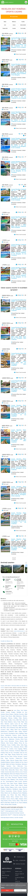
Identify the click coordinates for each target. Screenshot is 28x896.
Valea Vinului (13, 783)
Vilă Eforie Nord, (16, 418)
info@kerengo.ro (21, 856)
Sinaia (25, 785)
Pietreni (3, 791)
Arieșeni (14, 735)
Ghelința (3, 760)
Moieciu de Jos (8, 793)
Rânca (6, 720)
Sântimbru (8, 789)
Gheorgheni (4, 718)
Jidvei (25, 798)
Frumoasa (15, 775)
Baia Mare (7, 802)
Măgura (12, 787)
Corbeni (11, 748)
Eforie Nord (24, 739)
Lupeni (11, 723)
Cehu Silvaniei (19, 779)
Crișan (8, 745)
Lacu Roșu (17, 710)
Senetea (25, 781)
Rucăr (19, 793)
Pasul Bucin (9, 716)
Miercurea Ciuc (8, 746)
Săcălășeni (15, 789)
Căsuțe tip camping (18, 815)
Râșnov (25, 789)
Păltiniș (25, 748)
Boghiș (2, 787)
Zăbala (16, 743)
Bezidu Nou (19, 754)
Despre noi (4, 877)
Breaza (25, 783)
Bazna (2, 777)
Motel (21, 809)
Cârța (21, 770)
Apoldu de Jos (14, 802)
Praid (18, 722)
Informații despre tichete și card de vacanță (12, 817)
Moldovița (11, 731)
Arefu (15, 787)
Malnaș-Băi (11, 770)
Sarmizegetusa (10, 781)
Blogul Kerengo (5, 875)
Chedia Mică (4, 770)
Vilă (25, 807)
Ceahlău (13, 745)
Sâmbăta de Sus (22, 712)
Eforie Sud (17, 729)
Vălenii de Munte (10, 764)
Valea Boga (24, 745)
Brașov (11, 714)
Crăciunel (24, 787)
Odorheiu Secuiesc (19, 714)
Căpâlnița (21, 733)
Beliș (4, 727)
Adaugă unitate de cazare (19, 874)
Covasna (3, 729)
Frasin (20, 802)
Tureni (25, 796)
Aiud (5, 737)
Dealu (25, 758)
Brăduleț (25, 802)
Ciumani (7, 771)
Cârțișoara (16, 746)
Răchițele (15, 725)
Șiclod (10, 768)
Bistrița (25, 775)
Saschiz (25, 791)
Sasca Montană (11, 727)
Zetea (18, 745)
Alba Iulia (10, 737)
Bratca (8, 796)
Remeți (21, 741)
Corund (8, 712)
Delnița (7, 787)
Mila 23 (2, 802)
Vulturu (2, 804)
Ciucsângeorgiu (5, 768)
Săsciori (12, 760)
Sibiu (2, 741)
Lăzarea (3, 714)
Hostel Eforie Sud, (16, 313)
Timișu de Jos (23, 743)
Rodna (12, 785)
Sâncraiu (24, 735)
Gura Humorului (5, 785)
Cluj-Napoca (12, 733)
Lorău (19, 787)
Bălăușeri (24, 795)
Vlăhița (20, 725)
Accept (20, 890)
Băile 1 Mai (4, 754)
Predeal (3, 752)
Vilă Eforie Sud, (16, 342)
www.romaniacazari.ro (19, 631)
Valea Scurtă (18, 781)
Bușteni (25, 718)
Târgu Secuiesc (9, 758)
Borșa (7, 714)
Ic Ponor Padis (23, 768)
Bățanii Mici (24, 750)
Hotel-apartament (9, 811)
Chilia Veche (23, 800)
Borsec (22, 746)
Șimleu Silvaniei (17, 791)
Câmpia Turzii (19, 796)
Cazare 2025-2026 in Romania (8, 685)
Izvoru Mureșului (9, 741)
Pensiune (7, 809)
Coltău (7, 760)
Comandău (16, 752)
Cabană (3, 809)
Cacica (8, 798)
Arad (16, 727)
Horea (9, 800)
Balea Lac (9, 725)
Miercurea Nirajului (15, 773)
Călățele (20, 783)
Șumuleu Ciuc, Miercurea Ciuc (17, 766)
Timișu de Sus (8, 775)
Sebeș (2, 775)
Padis (20, 718)
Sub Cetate (24, 710)
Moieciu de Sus (5, 756)
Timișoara (11, 750)
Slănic (18, 800)
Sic (7, 748)
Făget (9, 754)
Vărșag (13, 754)
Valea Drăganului (5, 773)
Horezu (13, 798)
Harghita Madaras (5, 762)
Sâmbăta (3, 789)
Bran (11, 756)
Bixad (17, 770)
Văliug (11, 729)
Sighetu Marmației (18, 737)
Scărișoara (16, 768)
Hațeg (20, 731)
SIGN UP (15, 832)
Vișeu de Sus (23, 752)
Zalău (10, 720)
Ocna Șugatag (18, 748)
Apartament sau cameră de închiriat (10, 813)
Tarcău (14, 800)
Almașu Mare (8, 804)
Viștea (21, 775)
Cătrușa (10, 718)
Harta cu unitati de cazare (6, 872)
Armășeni (3, 798)
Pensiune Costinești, (17, 49)
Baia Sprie (12, 771)
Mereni (17, 771)
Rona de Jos (23, 773)
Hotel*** (3, 811)
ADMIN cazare (18, 871)
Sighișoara (11, 739)
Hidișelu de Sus (19, 762)
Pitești (12, 795)
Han (24, 815)
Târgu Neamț (4, 800)
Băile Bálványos (17, 716)
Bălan (16, 798)
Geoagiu (3, 796)
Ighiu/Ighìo (3, 795)
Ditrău (2, 793)
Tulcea (16, 741)
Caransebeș (9, 791)
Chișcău (17, 739)
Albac (16, 731)
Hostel (20, 811)
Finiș (2, 758)
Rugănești (3, 745)
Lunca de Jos (19, 723)
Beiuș (12, 796)
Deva (2, 746)
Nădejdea (24, 793)
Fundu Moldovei (8, 722)
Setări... (3, 887)
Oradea (13, 712)
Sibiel (2, 737)
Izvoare (25, 760)
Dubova (13, 762)
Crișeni (25, 756)
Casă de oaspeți (15, 809)
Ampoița (14, 804)
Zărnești (7, 723)
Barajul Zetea (18, 760)
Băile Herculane (23, 727)
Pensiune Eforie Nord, (17, 526)
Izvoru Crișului (23, 771)
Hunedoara (18, 764)
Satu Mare (18, 795)
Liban (7, 729)
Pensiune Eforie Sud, (17, 394)
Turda (2, 750)
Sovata (2, 712)
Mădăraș (12, 779)
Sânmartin (24, 764)
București (3, 783)
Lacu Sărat (8, 777)
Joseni (19, 735)
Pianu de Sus (9, 752)
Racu (17, 733)
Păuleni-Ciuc (19, 758)
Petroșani (14, 777)
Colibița (15, 718)
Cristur (25, 754)
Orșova (6, 750)
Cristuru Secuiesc (17, 756)
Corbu (8, 779)
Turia (8, 783)
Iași (8, 795)
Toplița (2, 720)
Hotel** (16, 811)
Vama (15, 722)
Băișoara (15, 793)
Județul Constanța (15, 527)
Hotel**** (10, 815)
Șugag (20, 789)
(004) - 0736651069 (20, 860)
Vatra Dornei (9, 743)
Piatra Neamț (19, 785)
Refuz (7, 890)
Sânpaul (21, 798)
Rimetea (25, 716)
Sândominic (8, 735)
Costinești (17, 750)
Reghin (2, 766)
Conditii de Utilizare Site (7, 641)
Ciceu (14, 720)
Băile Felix (19, 720)
